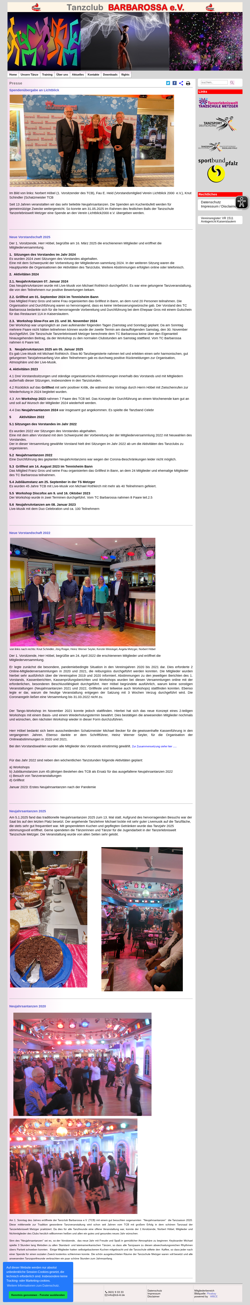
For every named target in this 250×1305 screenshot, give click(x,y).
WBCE (214, 1296)
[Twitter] (168, 83)
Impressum (154, 1293)
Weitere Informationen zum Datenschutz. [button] (33, 1285)
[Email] (181, 83)
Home (13, 74)
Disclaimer (154, 1296)
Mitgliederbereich (204, 1290)
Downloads (110, 74)
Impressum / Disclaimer (219, 206)
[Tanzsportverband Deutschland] (218, 138)
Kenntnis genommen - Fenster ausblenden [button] (38, 1295)
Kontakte (93, 74)
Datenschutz (211, 202)
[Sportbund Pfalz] (218, 184)
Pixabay (211, 1293)
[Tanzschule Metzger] (218, 106)
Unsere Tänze (29, 74)
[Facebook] (174, 83)
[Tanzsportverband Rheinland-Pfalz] (218, 153)
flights (125, 74)
